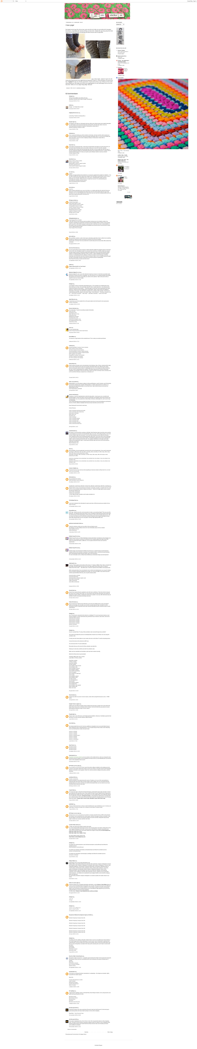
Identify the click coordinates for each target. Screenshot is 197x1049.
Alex (70, 448)
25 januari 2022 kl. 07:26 (74, 761)
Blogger (100, 1045)
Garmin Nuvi (71, 590)
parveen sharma (81, 696)
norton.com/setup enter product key (76, 411)
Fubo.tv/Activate (72, 601)
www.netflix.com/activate (74, 579)
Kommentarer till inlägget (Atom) (79, 1034)
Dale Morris (71, 159)
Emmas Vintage (121, 50)
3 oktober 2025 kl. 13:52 (74, 1003)
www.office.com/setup (74, 240)
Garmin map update (78, 596)
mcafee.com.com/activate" (74, 493)
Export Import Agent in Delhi (75, 203)
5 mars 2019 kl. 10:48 (73, 140)
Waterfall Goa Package (74, 316)
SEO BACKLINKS (72, 746)
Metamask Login (93, 806)
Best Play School (72, 996)
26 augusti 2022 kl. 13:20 (74, 892)
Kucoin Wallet (95, 891)
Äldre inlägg (110, 1032)
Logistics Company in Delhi (74, 211)
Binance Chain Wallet (102, 884)
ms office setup (101, 451)
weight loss (84, 251)
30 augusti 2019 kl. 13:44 (74, 243)
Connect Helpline (72, 468)
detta (93, 30)
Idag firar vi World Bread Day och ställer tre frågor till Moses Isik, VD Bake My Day (123, 188)
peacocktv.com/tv (72, 950)
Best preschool (72, 999)
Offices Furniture (72, 985)
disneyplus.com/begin (73, 854)
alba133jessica (72, 299)
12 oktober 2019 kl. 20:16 (74, 304)
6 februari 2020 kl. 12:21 (74, 359)
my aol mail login (75, 471)
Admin (70, 264)
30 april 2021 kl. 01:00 (73, 690)
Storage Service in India (74, 212)
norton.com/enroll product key (75, 423)
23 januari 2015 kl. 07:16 (74, 101)
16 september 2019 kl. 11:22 (75, 268)
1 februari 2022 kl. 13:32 (74, 773)
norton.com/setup (97, 370)
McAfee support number (74, 162)
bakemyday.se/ (121, 185)
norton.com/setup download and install (77, 410)
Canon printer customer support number (77, 166)
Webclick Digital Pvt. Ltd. (74, 272)
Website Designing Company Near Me (77, 917)
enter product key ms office (82, 453)
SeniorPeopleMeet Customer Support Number (78, 351)
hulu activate (89, 458)
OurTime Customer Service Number (76, 349)
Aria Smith (71, 723)
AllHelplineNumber (73, 218)
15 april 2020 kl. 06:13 (73, 377)
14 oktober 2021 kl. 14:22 (74, 751)
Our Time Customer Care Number (76, 357)
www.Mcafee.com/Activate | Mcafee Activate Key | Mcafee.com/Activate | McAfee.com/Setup (89, 486)
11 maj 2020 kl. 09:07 (73, 390)
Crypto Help (71, 790)
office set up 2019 (73, 381)
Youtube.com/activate (73, 778)
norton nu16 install (103, 293)
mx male (71, 171)
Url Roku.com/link (78, 657)
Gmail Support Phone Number (75, 220)
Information (71, 477)
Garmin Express (80, 480)
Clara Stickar (121, 165)
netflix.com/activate (73, 580)
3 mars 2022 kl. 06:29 (73, 800)
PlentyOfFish (72, 510)
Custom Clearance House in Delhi (76, 204)
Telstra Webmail (95, 292)
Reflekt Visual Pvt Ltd (73, 536)
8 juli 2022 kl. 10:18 (73, 878)
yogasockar (68, 32)
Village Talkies (72, 860)
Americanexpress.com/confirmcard (76, 847)
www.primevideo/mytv (73, 576)
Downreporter (72, 755)
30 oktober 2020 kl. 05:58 (74, 496)
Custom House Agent (73, 202)
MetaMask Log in (101, 806)
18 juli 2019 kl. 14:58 (73, 232)
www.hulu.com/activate (74, 458)
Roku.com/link (82, 656)
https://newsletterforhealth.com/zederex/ (77, 181)
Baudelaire (103, 80)
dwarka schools (72, 965)
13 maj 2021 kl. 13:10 (73, 699)
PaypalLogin (71, 714)
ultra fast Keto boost (73, 247)
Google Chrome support (74, 703)
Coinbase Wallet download (74, 806)
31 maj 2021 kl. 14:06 (73, 710)
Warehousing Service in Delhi (75, 209)
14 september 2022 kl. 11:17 (75, 910)
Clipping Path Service (73, 112)
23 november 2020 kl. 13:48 (75, 519)
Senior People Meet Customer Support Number (79, 352)
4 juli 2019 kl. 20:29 (73, 214)
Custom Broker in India (74, 139)
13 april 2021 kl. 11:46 (73, 626)
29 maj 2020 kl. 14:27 (73, 426)
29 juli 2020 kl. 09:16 (73, 464)
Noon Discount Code (79, 1013)
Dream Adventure (73, 308)
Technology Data (72, 500)
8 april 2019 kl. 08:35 (73, 196)
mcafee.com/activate (73, 302)
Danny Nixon (72, 363)
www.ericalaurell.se (122, 56)
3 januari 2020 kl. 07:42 (74, 323)
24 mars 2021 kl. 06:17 (74, 597)
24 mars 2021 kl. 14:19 (74, 609)
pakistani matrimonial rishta (75, 523)
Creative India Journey (74, 824)
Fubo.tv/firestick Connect (86, 603)
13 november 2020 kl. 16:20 (75, 506)
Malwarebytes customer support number (77, 163)
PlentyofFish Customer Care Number (76, 355)
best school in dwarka (73, 963)
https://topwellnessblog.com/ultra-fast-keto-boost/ (79, 258)
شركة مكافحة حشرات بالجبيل (75, 907)
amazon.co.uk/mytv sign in (74, 735)
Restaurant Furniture (73, 982)
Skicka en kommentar (71, 1029)
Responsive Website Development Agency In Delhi (80, 914)
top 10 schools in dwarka (74, 964)
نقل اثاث (70, 900)
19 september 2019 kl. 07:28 (75, 279)
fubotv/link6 (71, 946)
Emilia (70, 105)
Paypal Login (72, 715)
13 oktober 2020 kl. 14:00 (74, 472)
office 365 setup (72, 453)
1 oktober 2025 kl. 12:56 (74, 986)
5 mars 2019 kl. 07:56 (73, 129)
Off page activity (72, 200)
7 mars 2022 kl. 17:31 (73, 809)
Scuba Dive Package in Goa (75, 319)
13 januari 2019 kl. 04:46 (74, 117)
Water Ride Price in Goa (74, 314)
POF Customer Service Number (75, 348)
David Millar (71, 336)
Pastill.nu (120, 67)
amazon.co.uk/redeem (73, 739)
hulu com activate (96, 458)
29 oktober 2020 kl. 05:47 (74, 482)
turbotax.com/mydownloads (74, 851)
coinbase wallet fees (85, 806)
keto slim (71, 187)
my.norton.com (72, 415)
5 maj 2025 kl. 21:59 (73, 952)
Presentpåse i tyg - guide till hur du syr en (126, 167)
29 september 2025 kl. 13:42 (75, 967)
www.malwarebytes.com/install (75, 388)
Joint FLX (71, 189)
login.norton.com (72, 414)
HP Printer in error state (74, 765)
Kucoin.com (88, 891)
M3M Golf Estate (72, 480)
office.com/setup (94, 451)
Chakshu (71, 345)
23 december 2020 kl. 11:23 (75, 559)
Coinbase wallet (99, 807)
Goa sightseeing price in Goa (75, 320)
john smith (71, 236)
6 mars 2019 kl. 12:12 (73, 154)
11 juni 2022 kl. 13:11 (73, 856)
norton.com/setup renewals (74, 422)
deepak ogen (72, 121)
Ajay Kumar (71, 745)
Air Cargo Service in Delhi (74, 208)
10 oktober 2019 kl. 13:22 (74, 295)
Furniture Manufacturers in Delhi (75, 979)
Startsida (86, 1032)
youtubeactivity (72, 777)
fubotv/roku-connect (73, 948)
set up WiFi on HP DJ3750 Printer (77, 767)
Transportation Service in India (75, 205)
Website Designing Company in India (77, 127)
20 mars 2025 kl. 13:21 (74, 934)
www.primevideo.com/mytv (74, 575)
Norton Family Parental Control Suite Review (78, 330)
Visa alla (128, 192)
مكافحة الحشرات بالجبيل (74, 908)
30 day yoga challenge (101, 81)
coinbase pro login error (79, 807)
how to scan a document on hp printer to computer (83, 814)
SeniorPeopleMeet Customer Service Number (78, 347)
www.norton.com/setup (76, 293)
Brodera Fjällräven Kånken (126, 69)
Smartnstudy (72, 694)
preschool (71, 1000)
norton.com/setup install (74, 419)
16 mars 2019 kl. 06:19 (74, 167)
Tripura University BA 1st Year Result (77, 266)
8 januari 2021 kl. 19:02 (74, 586)
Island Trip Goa (72, 311)
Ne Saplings (71, 990)
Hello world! (120, 57)
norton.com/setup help (73, 421)
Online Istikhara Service (74, 529)
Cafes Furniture (72, 981)
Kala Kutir (71, 144)
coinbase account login (90, 807)
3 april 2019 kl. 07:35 (73, 183)
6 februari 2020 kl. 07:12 (74, 341)
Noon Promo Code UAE (87, 1021)
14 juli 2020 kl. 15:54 (73, 444)
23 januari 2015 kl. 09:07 (74, 108)
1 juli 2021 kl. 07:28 (73, 741)
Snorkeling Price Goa (73, 317)
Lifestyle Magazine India (74, 153)
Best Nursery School (73, 997)
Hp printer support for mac (74, 164)
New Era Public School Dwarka (75, 956)
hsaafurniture (72, 971)
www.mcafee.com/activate (74, 491)
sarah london (121, 77)
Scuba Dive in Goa (73, 321)
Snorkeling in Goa (73, 312)
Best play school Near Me (74, 1001)
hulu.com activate (104, 458)
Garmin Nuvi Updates (75, 593)
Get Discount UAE (73, 1007)
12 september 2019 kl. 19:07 (75, 260)
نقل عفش (71, 898)
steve (70, 327)
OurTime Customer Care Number (76, 356)
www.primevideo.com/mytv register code (77, 578)
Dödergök (120, 175)
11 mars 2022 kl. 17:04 (73, 820)
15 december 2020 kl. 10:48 (75, 543)
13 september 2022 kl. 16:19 (75, 901)
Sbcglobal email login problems (75, 757)
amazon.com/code (73, 624)
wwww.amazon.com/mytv (74, 619)
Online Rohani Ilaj (73, 530)
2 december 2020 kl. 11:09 (74, 532)
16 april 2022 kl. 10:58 (73, 838)
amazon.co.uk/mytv (73, 731)
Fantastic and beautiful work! (123, 162)
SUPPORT (71, 804)
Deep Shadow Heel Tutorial (123, 156)
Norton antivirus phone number (75, 160)
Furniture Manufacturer (74, 983)
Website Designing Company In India (92, 274)
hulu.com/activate (82, 458)
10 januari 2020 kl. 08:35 (74, 332)
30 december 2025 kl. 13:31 (75, 1026)
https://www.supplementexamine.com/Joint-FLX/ (79, 194)
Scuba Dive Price (72, 315)
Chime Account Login (73, 882)
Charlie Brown (72, 430)
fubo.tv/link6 (71, 947)
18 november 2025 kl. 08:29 (75, 1015)
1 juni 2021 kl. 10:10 (73, 719)
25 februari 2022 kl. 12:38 (74, 785)
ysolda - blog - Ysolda (122, 155)
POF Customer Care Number (75, 353)
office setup (84, 293)
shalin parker (72, 563)
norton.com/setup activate (74, 418)
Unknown (71, 133)
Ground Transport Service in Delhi (76, 207)
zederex (70, 173)
